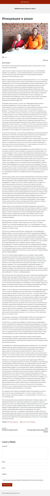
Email (4, 468)
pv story (24, 422)
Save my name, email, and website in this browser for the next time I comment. (23, 480)
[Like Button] (3, 57)
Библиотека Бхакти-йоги (25, 8)
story (28, 422)
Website (4, 474)
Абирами (45, 60)
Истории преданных (13, 422)
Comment (5, 446)
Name (4, 462)
